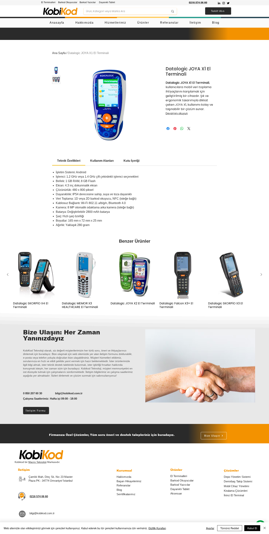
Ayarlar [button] (210, 528)
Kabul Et (252, 528)
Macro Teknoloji (37, 462)
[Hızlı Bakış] (37, 275)
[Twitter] (228, 3)
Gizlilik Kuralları (157, 528)
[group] (134, 280)
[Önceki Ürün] (7, 274)
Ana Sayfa (59, 53)
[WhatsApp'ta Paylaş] (182, 128)
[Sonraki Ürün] (261, 274)
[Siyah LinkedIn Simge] (219, 3)
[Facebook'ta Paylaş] (168, 128)
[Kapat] (264, 528)
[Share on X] (189, 128)
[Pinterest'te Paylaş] (175, 128)
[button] (218, 11)
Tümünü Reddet (229, 528)
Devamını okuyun (177, 113)
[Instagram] (223, 3)
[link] (68, 160)
